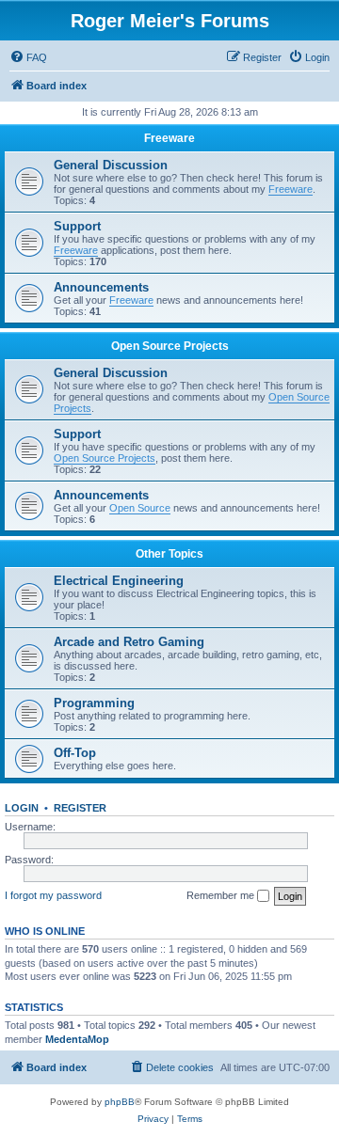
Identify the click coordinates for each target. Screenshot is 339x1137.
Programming (94, 703)
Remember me (221, 895)
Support (77, 226)
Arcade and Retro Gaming (129, 642)
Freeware (169, 138)
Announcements (101, 287)
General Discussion (111, 165)
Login (22, 807)
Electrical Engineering (119, 581)
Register (80, 807)
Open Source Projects (170, 346)
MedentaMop (77, 1039)
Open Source (139, 507)
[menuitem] (28, 57)
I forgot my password (53, 895)
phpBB (120, 1102)
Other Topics (169, 554)
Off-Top (75, 753)
